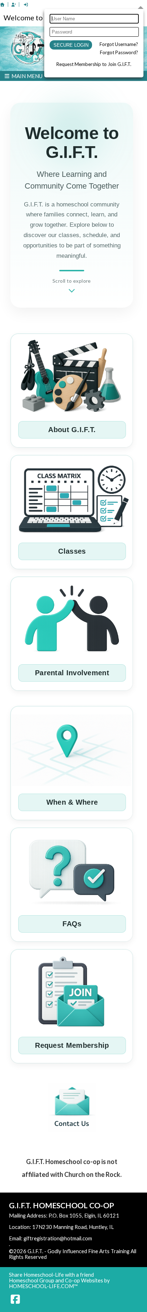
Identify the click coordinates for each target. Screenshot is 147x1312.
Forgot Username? (119, 44)
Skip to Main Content (77, 1257)
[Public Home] (2, 4)
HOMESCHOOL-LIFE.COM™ (43, 1286)
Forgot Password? (119, 52)
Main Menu (26, 76)
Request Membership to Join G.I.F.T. (93, 64)
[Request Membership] (13, 4)
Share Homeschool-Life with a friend (51, 1275)
